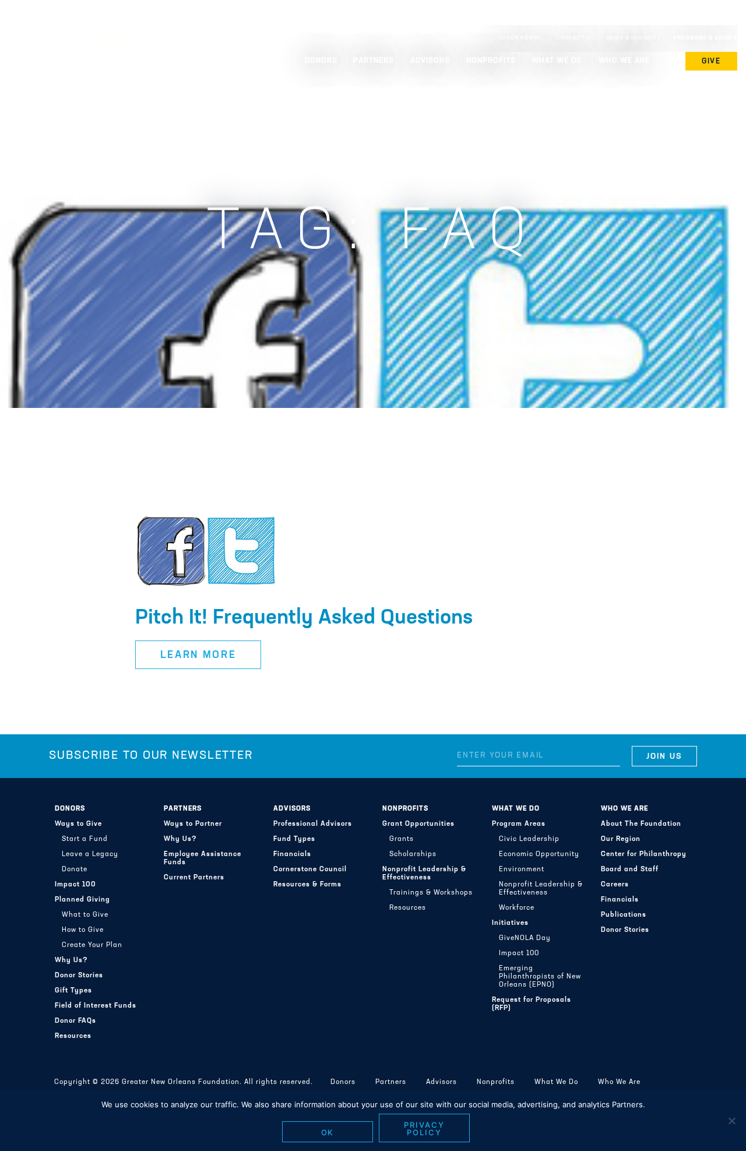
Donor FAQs (75, 1021)
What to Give (85, 914)
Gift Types (73, 990)
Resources (73, 1036)
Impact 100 (75, 884)
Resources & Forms (307, 884)
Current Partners (194, 877)
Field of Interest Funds (95, 1005)
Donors (70, 808)
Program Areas (519, 824)
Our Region (621, 839)
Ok (328, 1132)
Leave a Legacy (90, 854)
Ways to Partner (193, 824)
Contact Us (575, 38)
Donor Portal (521, 38)
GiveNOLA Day (525, 938)
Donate (74, 869)
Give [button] (712, 61)
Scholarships (413, 854)
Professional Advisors (312, 824)
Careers (615, 884)
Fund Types (294, 839)
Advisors (292, 808)
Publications (623, 914)
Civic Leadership (529, 839)
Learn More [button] (198, 655)
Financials (292, 854)
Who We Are (624, 808)
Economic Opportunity (539, 854)
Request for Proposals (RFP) (531, 1004)
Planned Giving (82, 899)
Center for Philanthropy (644, 854)
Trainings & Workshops (431, 892)
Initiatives (510, 923)
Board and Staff (630, 869)
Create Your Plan (92, 945)
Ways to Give (78, 824)
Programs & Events (705, 38)
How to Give (83, 930)
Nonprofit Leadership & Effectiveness (424, 873)
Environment (521, 869)
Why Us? (71, 960)
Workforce (516, 907)
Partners (183, 808)
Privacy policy (424, 1128)
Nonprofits (405, 808)
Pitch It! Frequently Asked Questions (304, 618)
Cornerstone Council (310, 869)
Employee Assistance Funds (202, 858)
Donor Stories (79, 975)
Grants (401, 839)
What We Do (516, 808)
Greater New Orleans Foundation (67, 35)
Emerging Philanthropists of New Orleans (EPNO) (540, 976)
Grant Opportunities (418, 824)
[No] (731, 1121)
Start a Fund (85, 839)
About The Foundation (641, 824)
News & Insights (634, 38)
